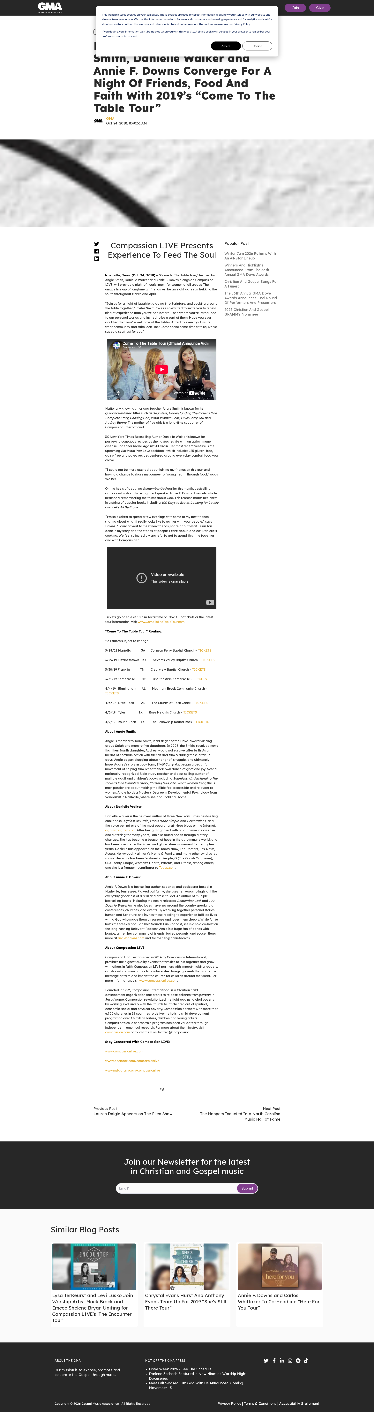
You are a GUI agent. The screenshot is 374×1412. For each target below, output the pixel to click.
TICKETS (205, 650)
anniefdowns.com (131, 938)
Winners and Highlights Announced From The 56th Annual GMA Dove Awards (246, 270)
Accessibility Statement (299, 1403)
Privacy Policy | (231, 1403)
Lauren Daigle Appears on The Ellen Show (133, 1113)
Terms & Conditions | (261, 1403)
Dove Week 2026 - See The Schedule (180, 1369)
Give (320, 7)
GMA (110, 118)
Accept (225, 46)
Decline (257, 46)
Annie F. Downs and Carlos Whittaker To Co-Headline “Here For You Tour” (279, 1301)
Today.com (167, 868)
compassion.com (117, 1032)
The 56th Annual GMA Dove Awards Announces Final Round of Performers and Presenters (250, 298)
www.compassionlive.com (158, 980)
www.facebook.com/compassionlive (132, 1061)
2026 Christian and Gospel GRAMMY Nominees (246, 312)
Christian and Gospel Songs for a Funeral (251, 283)
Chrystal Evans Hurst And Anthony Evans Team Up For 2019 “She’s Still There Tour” (185, 1301)
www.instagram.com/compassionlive (132, 1070)
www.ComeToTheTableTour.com (161, 622)
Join (295, 7)
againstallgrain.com (120, 830)
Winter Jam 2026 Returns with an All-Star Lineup (250, 255)
